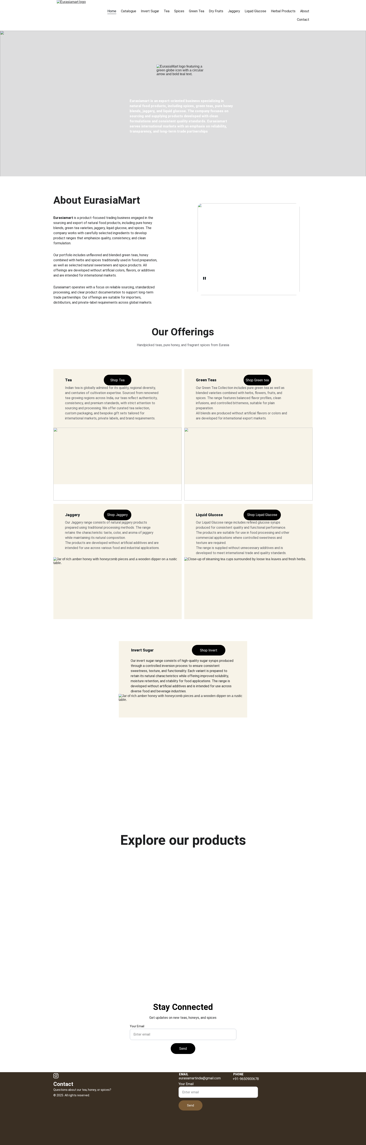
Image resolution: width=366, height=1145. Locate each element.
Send (183, 1049)
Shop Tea (117, 380)
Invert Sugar (150, 11)
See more (250, 954)
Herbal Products (283, 11)
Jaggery (234, 11)
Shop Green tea (257, 380)
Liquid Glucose (255, 11)
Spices (179, 11)
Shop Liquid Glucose (262, 515)
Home (111, 11)
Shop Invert (208, 650)
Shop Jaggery (117, 515)
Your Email (137, 1026)
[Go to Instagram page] (55, 1075)
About (304, 11)
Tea (166, 11)
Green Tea (196, 11)
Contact (303, 20)
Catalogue (128, 11)
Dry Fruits (216, 11)
